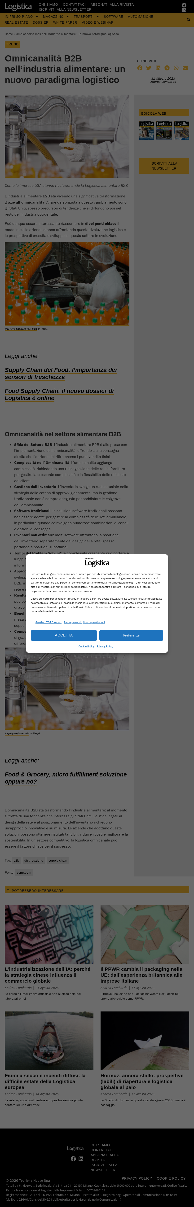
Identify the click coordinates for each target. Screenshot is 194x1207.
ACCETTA (64, 635)
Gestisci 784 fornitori (48, 622)
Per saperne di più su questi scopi (84, 622)
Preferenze (131, 635)
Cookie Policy (86, 646)
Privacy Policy (105, 646)
